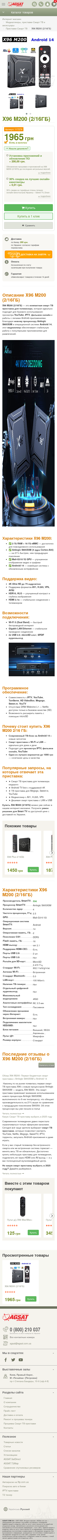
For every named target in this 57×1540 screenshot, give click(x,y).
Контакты (8, 1427)
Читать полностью (12, 1113)
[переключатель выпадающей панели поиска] (34, 4)
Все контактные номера (22, 1337)
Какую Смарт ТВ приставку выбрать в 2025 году (27, 1116)
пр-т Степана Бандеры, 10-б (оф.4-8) (29, 1381)
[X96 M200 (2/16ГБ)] (28, 66)
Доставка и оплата (13, 1414)
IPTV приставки (10, 1490)
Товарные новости (13, 1442)
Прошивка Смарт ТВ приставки (20, 1423)
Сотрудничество (12, 1406)
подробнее (45, 173)
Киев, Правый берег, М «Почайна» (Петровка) (23, 1376)
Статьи (7, 1446)
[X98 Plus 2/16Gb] (23, 843)
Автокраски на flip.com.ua (15, 1482)
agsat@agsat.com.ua (20, 1343)
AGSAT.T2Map (11, 1463)
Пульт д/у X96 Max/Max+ (19, 1219)
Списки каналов (12, 1450)
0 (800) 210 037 (25, 1329)
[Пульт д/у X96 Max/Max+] (23, 1206)
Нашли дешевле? (18, 148)
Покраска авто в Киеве (14, 1486)
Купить (30, 207)
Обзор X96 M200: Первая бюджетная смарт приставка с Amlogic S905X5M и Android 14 (25, 1077)
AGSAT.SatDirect (12, 1459)
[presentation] (5, 852)
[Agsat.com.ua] (16, 4)
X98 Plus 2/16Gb (15, 857)
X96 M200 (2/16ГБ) (14, 1286)
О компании (10, 1402)
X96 (35, 901)
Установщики (10, 1454)
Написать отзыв (46, 1065)
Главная (8, 1397)
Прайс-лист (10, 1410)
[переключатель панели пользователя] (47, 4)
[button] (26, 113)
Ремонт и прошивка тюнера (18, 1419)
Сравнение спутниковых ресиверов (22, 1467)
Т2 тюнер (7, 1494)
